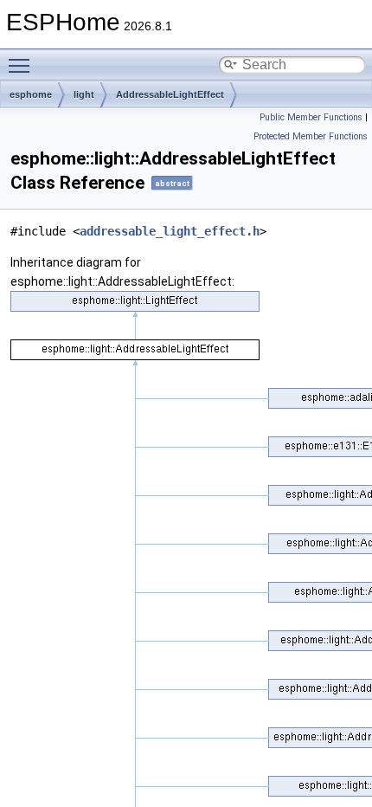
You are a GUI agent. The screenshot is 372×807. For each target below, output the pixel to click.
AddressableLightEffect (170, 94)
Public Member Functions (311, 117)
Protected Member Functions (310, 136)
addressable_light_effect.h (170, 231)
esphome (31, 94)
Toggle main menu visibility (22, 65)
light (84, 94)
